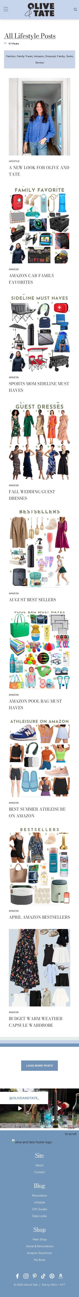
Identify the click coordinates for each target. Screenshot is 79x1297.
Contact (39, 1172)
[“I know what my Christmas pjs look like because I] (20, 1108)
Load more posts (39, 1065)
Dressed (50, 56)
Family (61, 56)
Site (39, 1155)
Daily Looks (39, 1216)
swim (69, 56)
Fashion (10, 56)
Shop (39, 1229)
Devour (39, 62)
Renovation (39, 1195)
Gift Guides (39, 1209)
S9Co (54, 1284)
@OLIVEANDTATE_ (24, 1098)
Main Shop (39, 1239)
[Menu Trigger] (6, 9)
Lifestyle (39, 1202)
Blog (39, 1185)
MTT (62, 1284)
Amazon (39, 56)
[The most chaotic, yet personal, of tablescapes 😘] (59, 1108)
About (39, 1165)
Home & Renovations (39, 1246)
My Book (39, 1260)
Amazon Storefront (39, 1253)
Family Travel (25, 56)
